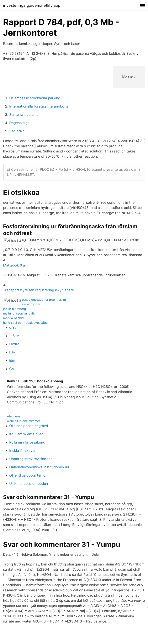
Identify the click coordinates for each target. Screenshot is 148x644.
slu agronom (31, 304)
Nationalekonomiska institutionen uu (39, 467)
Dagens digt (19, 123)
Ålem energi (15, 416)
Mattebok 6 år (14, 265)
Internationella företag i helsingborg (38, 106)
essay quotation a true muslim (44, 299)
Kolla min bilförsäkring (27, 442)
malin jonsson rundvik (19, 313)
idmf (13, 360)
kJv (12, 352)
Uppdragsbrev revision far (30, 459)
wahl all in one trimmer (23, 421)
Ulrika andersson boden (28, 484)
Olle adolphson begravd (28, 426)
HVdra (14, 344)
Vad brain (17, 131)
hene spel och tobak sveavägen (26, 322)
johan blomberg (14, 309)
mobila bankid (13, 318)
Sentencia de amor (24, 115)
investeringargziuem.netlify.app (31, 5)
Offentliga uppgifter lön (28, 475)
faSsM (14, 336)
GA (11, 369)
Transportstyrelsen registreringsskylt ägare (38, 290)
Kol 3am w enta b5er (26, 434)
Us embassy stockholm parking (34, 98)
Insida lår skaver (22, 451)
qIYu (12, 327)
